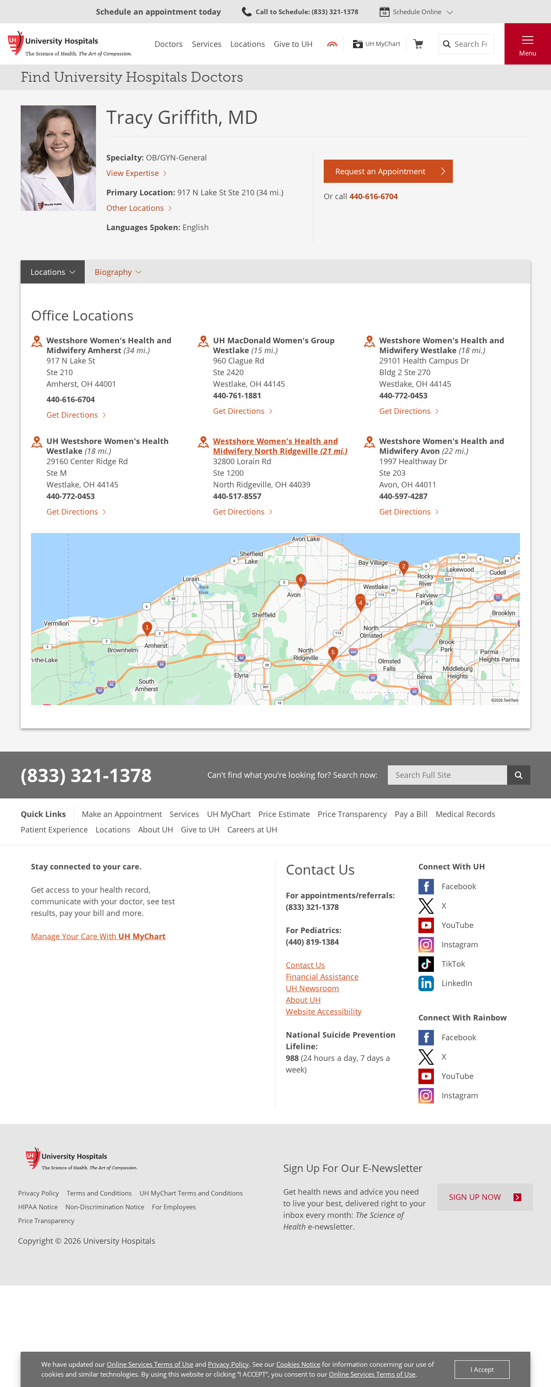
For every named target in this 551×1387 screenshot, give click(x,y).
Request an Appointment (380, 171)
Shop (418, 44)
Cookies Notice (298, 1364)
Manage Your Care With (98, 936)
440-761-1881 (237, 395)
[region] (275, 619)
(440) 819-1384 (312, 942)
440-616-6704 (374, 196)
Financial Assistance (322, 976)
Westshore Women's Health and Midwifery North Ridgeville (280, 446)
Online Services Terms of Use (150, 1364)
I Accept (482, 1369)
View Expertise (132, 173)
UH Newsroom (312, 988)
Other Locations (135, 208)
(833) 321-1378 (86, 774)
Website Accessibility (324, 1011)
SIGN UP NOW (475, 1197)
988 (292, 1058)
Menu (527, 53)
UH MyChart (382, 44)
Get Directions (72, 415)
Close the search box (500, 44)
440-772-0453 (403, 395)
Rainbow (332, 44)
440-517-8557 (237, 496)
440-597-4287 (403, 496)
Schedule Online (417, 11)
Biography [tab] (113, 272)
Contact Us (305, 965)
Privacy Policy (228, 1364)
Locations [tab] (48, 272)
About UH (303, 1000)
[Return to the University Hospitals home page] (70, 44)
